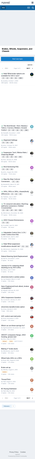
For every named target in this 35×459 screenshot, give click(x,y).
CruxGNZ (6, 225)
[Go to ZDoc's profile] (31, 335)
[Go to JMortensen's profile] (31, 153)
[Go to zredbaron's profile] (31, 141)
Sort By (30, 64)
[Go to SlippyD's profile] (31, 287)
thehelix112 (6, 184)
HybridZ (5, 2)
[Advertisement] (17, 28)
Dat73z (5, 258)
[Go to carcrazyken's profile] (31, 277)
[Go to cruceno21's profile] (31, 298)
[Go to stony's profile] (31, 307)
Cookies (23, 452)
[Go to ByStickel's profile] (31, 126)
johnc (4, 145)
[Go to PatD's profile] (31, 380)
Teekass (5, 197)
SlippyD (5, 290)
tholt (4, 159)
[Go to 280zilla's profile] (31, 368)
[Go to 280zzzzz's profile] (31, 192)
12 (26, 130)
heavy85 (5, 133)
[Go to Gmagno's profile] (31, 74)
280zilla (5, 369)
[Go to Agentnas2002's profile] (31, 326)
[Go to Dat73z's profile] (31, 257)
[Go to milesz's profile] (31, 266)
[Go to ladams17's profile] (31, 180)
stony (4, 309)
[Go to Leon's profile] (31, 233)
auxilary (5, 81)
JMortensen (6, 213)
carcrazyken (7, 279)
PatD (4, 381)
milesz (5, 270)
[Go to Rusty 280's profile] (31, 359)
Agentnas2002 (7, 328)
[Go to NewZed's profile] (31, 167)
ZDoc (4, 339)
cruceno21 (6, 299)
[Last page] (32, 68)
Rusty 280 (6, 360)
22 (20, 78)
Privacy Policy (13, 452)
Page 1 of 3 (17, 68)
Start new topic (17, 59)
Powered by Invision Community (17, 456)
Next (28, 68)
